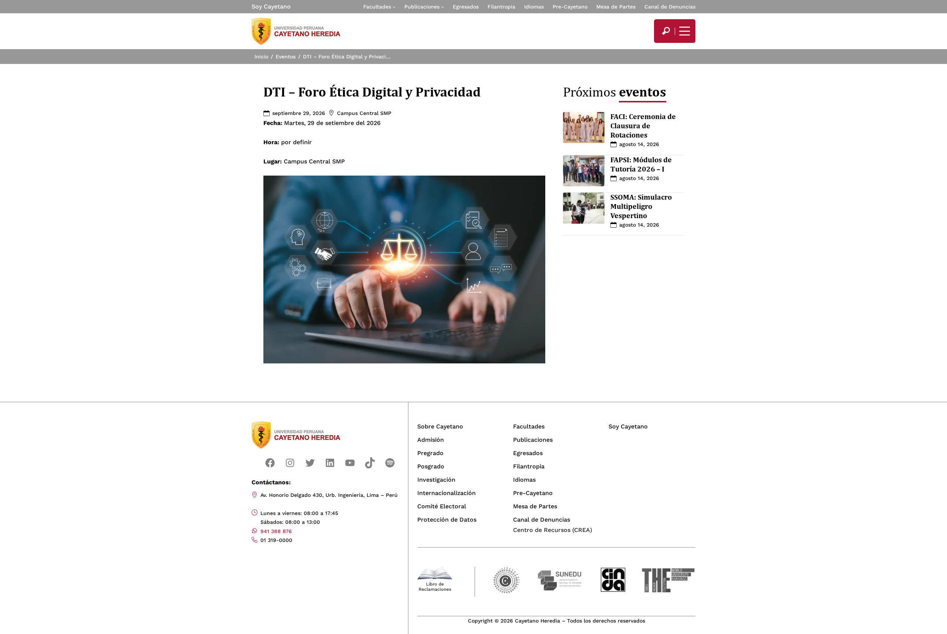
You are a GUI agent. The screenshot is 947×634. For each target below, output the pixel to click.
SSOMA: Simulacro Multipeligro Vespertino (641, 206)
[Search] (666, 31)
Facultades (377, 7)
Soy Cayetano (271, 6)
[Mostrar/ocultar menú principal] (683, 31)
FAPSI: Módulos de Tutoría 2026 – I (641, 164)
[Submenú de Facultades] (393, 6)
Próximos (614, 91)
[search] (666, 31)
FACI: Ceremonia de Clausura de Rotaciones (643, 126)
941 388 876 (276, 531)
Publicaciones (421, 7)
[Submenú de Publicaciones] (442, 6)
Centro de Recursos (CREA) (552, 529)
